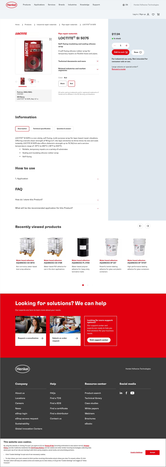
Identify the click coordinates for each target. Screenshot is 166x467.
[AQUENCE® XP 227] (111, 258)
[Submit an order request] (65, 331)
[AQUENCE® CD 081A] (27, 258)
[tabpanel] (57, 146)
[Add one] (126, 45)
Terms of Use (49, 445)
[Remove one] (115, 45)
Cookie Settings (136, 452)
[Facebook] (126, 393)
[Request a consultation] (30, 331)
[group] (33, 62)
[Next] (146, 226)
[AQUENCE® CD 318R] (55, 258)
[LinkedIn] (121, 393)
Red (71, 83)
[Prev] (139, 226)
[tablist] (83, 285)
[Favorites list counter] (153, 14)
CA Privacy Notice (37, 448)
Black (62, 83)
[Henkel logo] (12, 5)
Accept (152, 452)
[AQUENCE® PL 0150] (83, 258)
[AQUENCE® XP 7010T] (139, 258)
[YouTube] (132, 393)
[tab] (22, 128)
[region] (83, 452)
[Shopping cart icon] (158, 14)
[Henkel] (22, 369)
